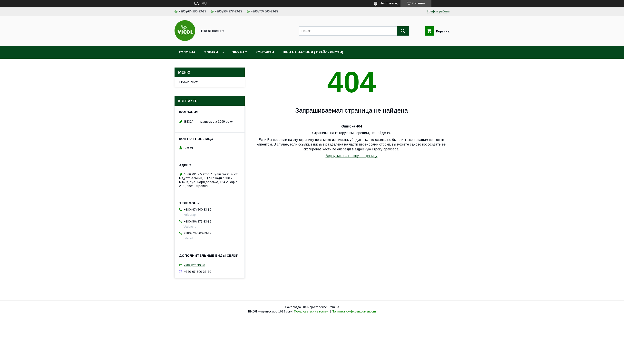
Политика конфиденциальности (354, 311)
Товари (211, 52)
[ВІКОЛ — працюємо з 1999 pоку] (185, 40)
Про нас (239, 52)
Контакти (265, 52)
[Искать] (403, 31)
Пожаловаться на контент (312, 311)
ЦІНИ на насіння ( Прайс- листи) (313, 52)
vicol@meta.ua (194, 265)
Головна (187, 52)
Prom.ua (333, 307)
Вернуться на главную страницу (352, 156)
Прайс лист (188, 82)
